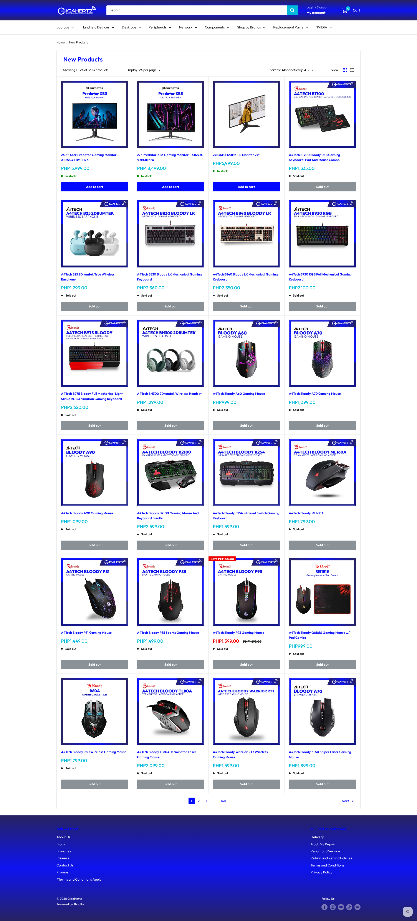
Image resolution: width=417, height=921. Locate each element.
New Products (78, 42)
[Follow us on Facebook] (324, 907)
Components (215, 27)
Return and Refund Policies (331, 858)
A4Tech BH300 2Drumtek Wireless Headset (169, 394)
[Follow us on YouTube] (341, 907)
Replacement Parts (288, 27)
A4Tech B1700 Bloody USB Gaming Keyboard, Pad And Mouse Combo (314, 157)
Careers (62, 858)
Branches (63, 851)
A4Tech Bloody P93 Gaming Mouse (238, 633)
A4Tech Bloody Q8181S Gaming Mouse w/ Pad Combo (319, 635)
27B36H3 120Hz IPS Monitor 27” (236, 155)
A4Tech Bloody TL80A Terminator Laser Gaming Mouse (166, 754)
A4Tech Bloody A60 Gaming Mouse (239, 394)
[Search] (292, 10)
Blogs (60, 844)
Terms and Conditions (327, 865)
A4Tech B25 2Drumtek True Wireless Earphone (88, 276)
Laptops (62, 27)
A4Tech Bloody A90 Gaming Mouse (87, 513)
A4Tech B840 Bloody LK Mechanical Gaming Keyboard (245, 276)
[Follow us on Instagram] (333, 907)
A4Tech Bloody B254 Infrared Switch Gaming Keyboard (246, 515)
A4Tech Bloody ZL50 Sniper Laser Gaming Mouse (320, 754)
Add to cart (94, 187)
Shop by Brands (249, 27)
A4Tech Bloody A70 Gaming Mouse (315, 394)
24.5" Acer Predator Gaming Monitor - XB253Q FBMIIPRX (90, 157)
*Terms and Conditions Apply (78, 879)
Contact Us (65, 865)
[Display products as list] (352, 70)
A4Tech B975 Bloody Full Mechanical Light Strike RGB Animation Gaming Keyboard (92, 396)
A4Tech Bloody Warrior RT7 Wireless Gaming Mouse (240, 754)
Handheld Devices (95, 27)
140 (223, 801)
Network (185, 27)
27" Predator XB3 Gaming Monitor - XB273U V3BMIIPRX (170, 157)
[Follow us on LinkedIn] (357, 907)
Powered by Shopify (70, 904)
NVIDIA (321, 27)
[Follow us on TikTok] (349, 907)
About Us (63, 837)
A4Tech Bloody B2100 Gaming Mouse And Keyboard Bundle (168, 515)
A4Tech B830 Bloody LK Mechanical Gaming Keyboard (169, 276)
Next (345, 801)
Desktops (129, 27)
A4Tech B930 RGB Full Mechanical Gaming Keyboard (320, 276)
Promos (62, 872)
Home (60, 42)
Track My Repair (323, 844)
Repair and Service (325, 851)
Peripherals (158, 27)
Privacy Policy (321, 872)
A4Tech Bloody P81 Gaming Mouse (86, 633)
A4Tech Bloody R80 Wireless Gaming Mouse (93, 752)
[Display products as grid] (345, 70)
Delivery (317, 837)
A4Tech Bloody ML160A (306, 513)
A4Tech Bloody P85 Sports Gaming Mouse (168, 633)
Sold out (322, 187)
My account (316, 12)
